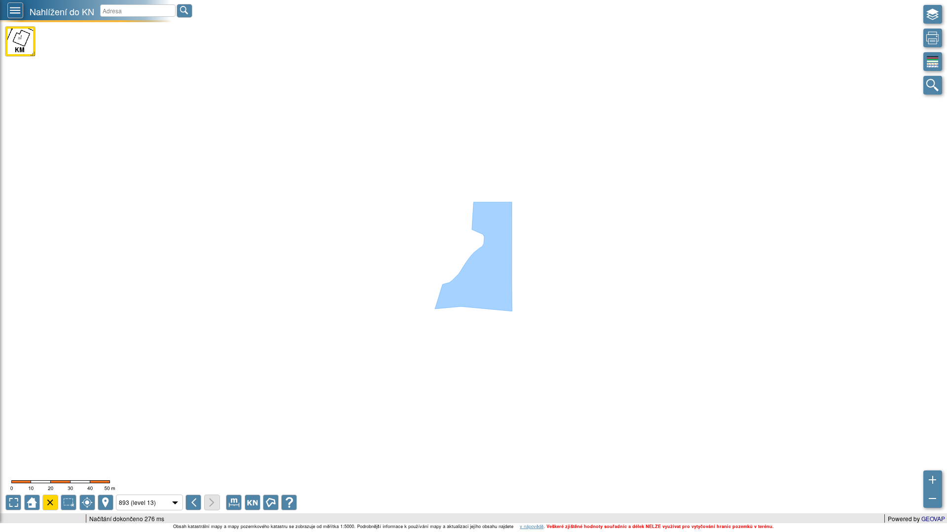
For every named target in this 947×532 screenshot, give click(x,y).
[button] (15, 10)
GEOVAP (933, 518)
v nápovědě (532, 526)
